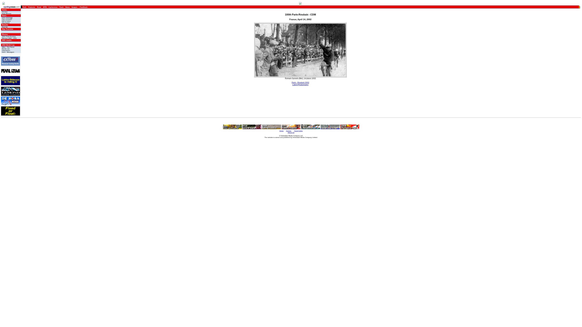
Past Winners (6, 13)
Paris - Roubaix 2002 (300, 83)
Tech (24, 7)
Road (39, 7)
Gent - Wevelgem (8, 52)
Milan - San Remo (8, 47)
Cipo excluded (7, 19)
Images (74, 7)
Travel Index (298, 131)
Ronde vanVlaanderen (6, 49)
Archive (288, 131)
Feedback (83, 7)
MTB (45, 7)
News (67, 7)
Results (5, 25)
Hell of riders (6, 21)
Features (31, 7)
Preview (4, 12)
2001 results (7, 40)
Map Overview (7, 29)
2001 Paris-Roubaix (9, 36)
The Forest (6, 23)
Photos (5, 34)
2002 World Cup (8, 45)
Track (61, 7)
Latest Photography (300, 85)
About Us (291, 132)
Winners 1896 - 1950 (9, 38)
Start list (5, 27)
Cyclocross (52, 7)
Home (4, 10)
